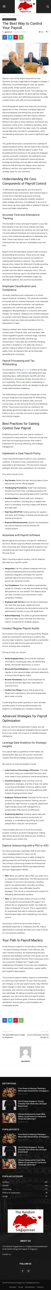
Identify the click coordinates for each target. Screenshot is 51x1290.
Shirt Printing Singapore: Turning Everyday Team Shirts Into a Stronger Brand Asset (32, 1103)
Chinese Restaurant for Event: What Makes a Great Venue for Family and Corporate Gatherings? (32, 1116)
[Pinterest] (15, 37)
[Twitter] (10, 37)
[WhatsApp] (21, 37)
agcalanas (8, 32)
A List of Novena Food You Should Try (38, 1036)
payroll (26, 370)
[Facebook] (4, 37)
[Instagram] (28, 1271)
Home (4, 16)
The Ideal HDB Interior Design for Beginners (13, 1036)
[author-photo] (25, 1058)
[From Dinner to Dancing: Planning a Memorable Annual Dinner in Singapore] (9, 1092)
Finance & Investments (16, 16)
